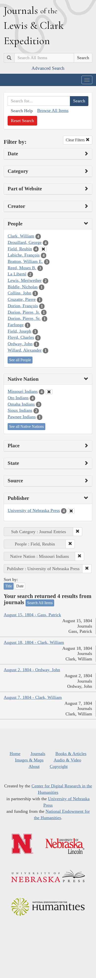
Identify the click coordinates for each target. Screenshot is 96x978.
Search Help (22, 110)
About (34, 766)
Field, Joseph (19, 331)
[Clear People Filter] (43, 249)
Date (20, 586)
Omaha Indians (21, 404)
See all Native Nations (26, 426)
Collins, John (19, 292)
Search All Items (40, 603)
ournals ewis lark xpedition (34, 25)
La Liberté (17, 274)
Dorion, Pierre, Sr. (24, 318)
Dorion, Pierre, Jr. (24, 312)
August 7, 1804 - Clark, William (33, 697)
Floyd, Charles (21, 337)
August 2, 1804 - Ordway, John (32, 669)
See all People (20, 360)
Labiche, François (24, 255)
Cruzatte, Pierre (22, 299)
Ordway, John (20, 343)
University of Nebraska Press (34, 510)
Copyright (59, 766)
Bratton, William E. (25, 261)
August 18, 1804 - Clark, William (34, 642)
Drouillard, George (25, 242)
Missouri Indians (23, 391)
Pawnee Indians (22, 416)
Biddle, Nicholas (23, 286)
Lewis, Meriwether (25, 280)
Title (8, 586)
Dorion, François (23, 305)
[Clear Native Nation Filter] (49, 391)
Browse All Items (52, 110)
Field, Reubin (20, 248)
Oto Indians (18, 397)
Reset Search (22, 120)
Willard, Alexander (25, 350)
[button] (77, 531)
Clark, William (21, 236)
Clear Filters (76, 140)
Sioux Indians (20, 410)
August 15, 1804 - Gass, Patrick (32, 614)
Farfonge (16, 324)
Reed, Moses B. (22, 267)
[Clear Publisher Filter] (71, 510)
